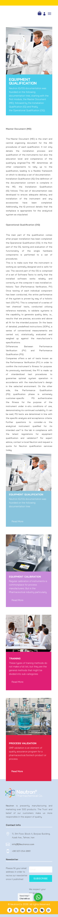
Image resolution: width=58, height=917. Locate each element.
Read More (17, 521)
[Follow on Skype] (42, 910)
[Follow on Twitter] (16, 910)
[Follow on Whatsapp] (48, 910)
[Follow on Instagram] (35, 910)
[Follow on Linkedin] (22, 910)
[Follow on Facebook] (9, 910)
